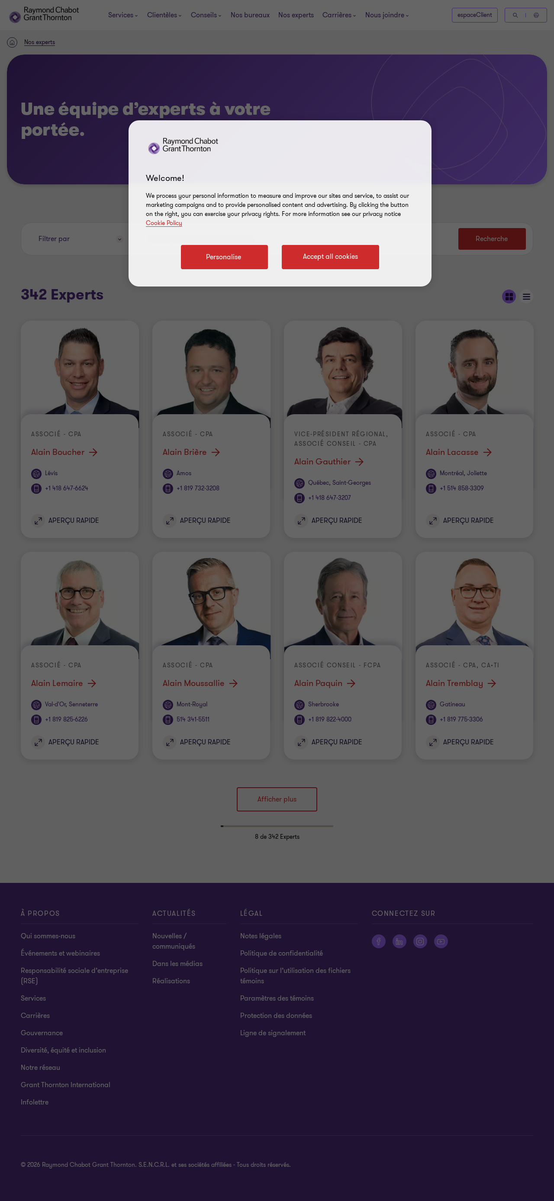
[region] (280, 203)
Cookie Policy (164, 223)
